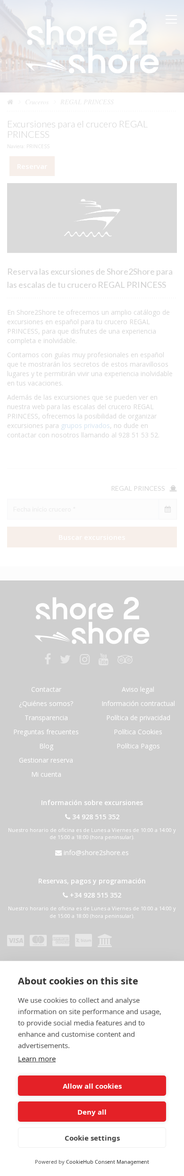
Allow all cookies (92, 1086)
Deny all (92, 1112)
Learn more (37, 1058)
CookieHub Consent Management (107, 1161)
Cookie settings (92, 1137)
